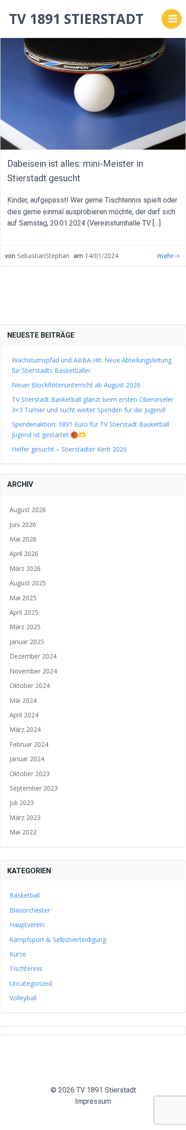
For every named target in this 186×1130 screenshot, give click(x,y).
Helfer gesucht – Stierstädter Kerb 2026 (69, 449)
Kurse (17, 954)
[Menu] (171, 19)
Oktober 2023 (29, 773)
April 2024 (23, 715)
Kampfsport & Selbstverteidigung (57, 939)
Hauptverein (27, 924)
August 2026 (27, 509)
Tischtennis (25, 968)
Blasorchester (29, 910)
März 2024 (25, 729)
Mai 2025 (23, 597)
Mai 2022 (23, 832)
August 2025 (27, 583)
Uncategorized (30, 983)
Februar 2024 (28, 744)
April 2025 (23, 612)
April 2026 (23, 553)
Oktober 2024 (29, 685)
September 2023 (33, 788)
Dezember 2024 (32, 656)
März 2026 (25, 568)
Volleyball (23, 997)
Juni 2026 (22, 524)
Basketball (24, 895)
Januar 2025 (26, 641)
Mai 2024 (23, 700)
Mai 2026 (23, 539)
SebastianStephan (43, 255)
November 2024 (33, 671)
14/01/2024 (101, 255)
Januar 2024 (26, 758)
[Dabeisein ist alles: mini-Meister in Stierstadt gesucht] (93, 81)
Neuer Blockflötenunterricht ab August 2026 (76, 385)
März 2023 (25, 817)
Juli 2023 (21, 802)
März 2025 (25, 626)
